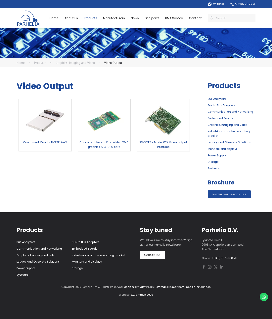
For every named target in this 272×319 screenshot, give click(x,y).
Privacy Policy (145, 287)
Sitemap (161, 287)
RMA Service (174, 18)
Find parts (152, 18)
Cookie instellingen (198, 287)
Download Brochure (229, 194)
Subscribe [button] (152, 255)
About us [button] (71, 18)
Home (54, 18)
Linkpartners (176, 287)
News (135, 18)
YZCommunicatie (142, 295)
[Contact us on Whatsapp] (264, 297)
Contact (195, 18)
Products (90, 18)
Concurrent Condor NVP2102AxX (45, 142)
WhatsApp (218, 3)
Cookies (129, 287)
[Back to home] (28, 18)
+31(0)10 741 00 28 (244, 3)
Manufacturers (114, 18)
